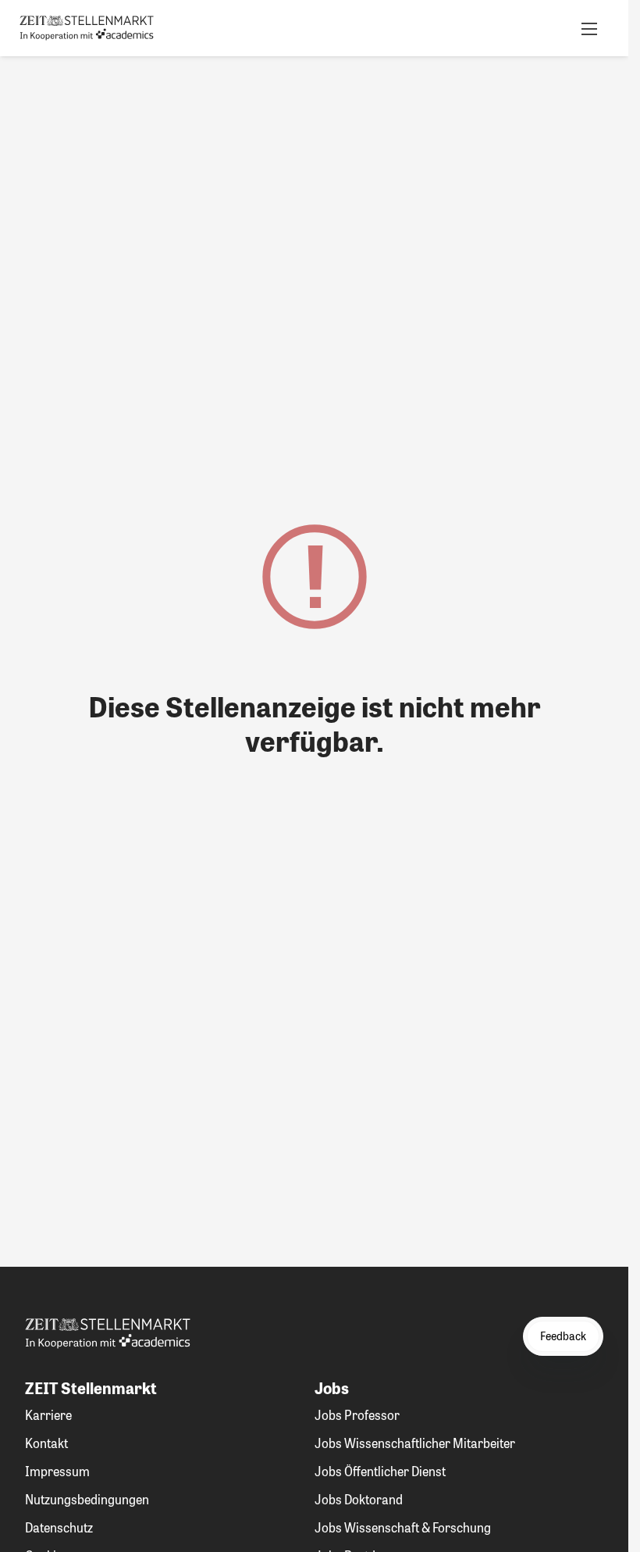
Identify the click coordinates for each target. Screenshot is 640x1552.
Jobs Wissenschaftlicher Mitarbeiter (415, 1443)
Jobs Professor (357, 1415)
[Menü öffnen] (589, 28)
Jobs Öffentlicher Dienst (380, 1471)
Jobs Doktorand (359, 1499)
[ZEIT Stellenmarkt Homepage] (86, 28)
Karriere (48, 1415)
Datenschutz (59, 1527)
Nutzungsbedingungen (87, 1499)
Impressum (57, 1471)
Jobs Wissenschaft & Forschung (403, 1527)
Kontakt (46, 1443)
